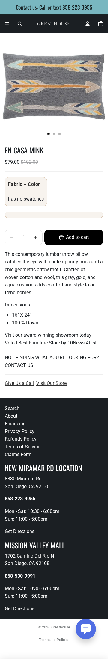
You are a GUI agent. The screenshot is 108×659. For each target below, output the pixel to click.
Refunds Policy (21, 439)
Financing (15, 423)
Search (12, 408)
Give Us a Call (19, 383)
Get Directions (19, 531)
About (11, 416)
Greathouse (60, 627)
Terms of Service (22, 447)
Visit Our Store (51, 383)
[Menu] (7, 24)
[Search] (19, 23)
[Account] (87, 23)
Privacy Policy (19, 431)
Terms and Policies (54, 640)
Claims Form (18, 454)
